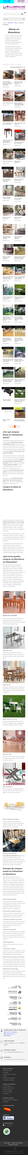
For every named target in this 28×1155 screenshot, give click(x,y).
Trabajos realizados (9, 1080)
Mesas (16, 22)
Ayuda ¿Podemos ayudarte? (11, 1099)
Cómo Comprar (7, 1086)
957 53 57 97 (8, 1032)
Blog (5, 1076)
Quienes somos (8, 1070)
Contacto (6, 1072)
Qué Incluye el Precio (9, 1088)
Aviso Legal (7, 1143)
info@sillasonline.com (10, 1034)
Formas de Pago (8, 1090)
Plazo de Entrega (8, 1091)
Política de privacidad (9, 1078)
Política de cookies (13, 1144)
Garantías (6, 1093)
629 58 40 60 (14, 1032)
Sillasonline (10, 22)
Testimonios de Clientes (10, 1074)
